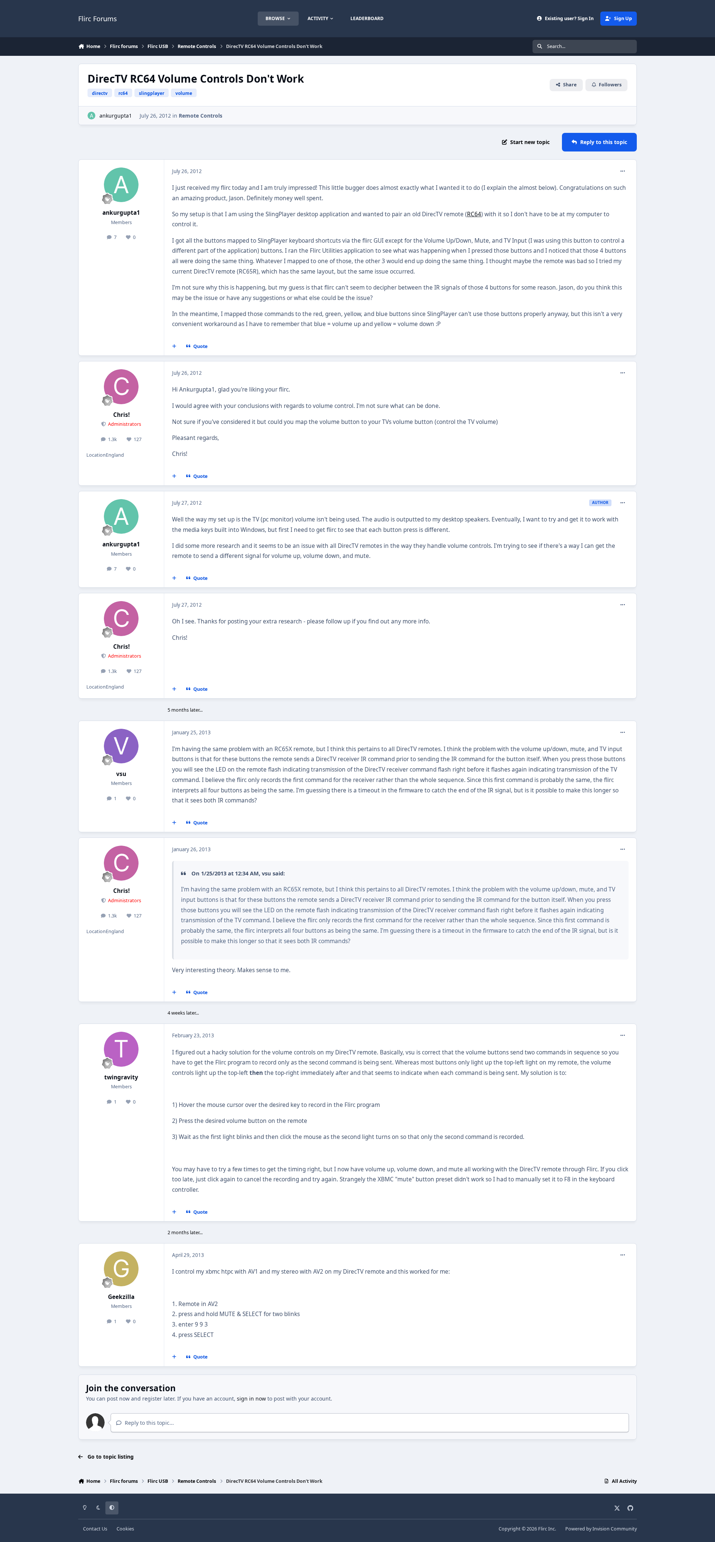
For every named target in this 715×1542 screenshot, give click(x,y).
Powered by (601, 1529)
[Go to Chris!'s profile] (121, 386)
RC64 (474, 214)
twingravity (121, 1077)
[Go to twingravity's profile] (121, 1049)
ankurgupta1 (115, 115)
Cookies (125, 1529)
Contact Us (95, 1529)
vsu (121, 774)
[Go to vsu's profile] (121, 746)
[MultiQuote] (174, 346)
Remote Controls (200, 115)
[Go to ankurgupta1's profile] (91, 115)
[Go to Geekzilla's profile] (121, 1268)
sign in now (251, 1398)
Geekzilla (121, 1297)
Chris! (121, 415)
